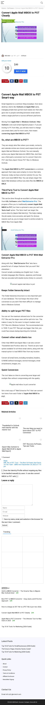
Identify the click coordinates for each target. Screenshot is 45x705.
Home (4, 8)
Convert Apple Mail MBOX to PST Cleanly (16, 613)
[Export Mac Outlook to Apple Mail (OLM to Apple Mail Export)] (12, 439)
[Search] (41, 3)
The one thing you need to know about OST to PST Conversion (32, 430)
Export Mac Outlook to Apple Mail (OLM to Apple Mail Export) (11, 449)
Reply (5, 461)
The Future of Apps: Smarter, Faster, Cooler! (16, 649)
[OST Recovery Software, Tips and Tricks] (33, 439)
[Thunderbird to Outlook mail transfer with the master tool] (12, 418)
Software (10, 8)
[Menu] (2, 3)
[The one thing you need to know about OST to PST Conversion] (33, 418)
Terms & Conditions (9, 673)
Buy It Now (21, 71)
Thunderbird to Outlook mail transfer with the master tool (10, 428)
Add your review (6, 61)
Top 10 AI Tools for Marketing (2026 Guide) (17, 627)
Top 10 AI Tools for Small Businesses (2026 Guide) (18, 646)
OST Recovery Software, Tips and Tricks (32, 445)
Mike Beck (7, 55)
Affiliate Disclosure (8, 676)
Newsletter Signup (8, 679)
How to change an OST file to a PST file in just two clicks (21, 607)
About (4, 664)
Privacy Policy (7, 670)
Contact (5, 667)
